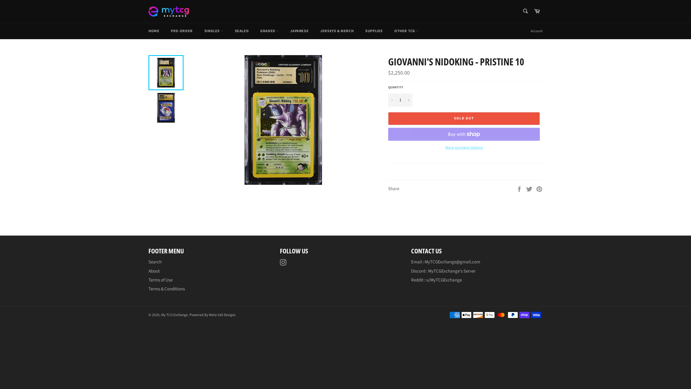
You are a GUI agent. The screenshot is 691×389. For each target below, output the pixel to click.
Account (537, 31)
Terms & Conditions (166, 289)
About (154, 271)
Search (155, 262)
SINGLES (212, 31)
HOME (153, 31)
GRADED (268, 31)
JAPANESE (299, 31)
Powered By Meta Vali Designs (212, 314)
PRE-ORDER (181, 31)
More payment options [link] (464, 147)
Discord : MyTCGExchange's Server (443, 271)
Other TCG (405, 31)
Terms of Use (160, 280)
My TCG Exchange (174, 314)
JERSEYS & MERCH (337, 31)
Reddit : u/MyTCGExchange (436, 280)
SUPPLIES (374, 31)
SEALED (242, 31)
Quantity (395, 87)
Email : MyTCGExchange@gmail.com (445, 262)
